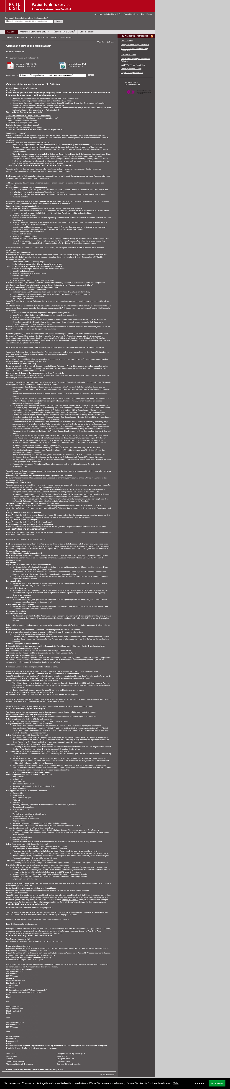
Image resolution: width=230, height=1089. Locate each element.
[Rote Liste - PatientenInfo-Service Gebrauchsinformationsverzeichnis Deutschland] (38, 11)
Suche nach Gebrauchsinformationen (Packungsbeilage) (26, 18)
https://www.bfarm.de (70, 900)
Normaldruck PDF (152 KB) (26, 64)
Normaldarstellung (131, 14)
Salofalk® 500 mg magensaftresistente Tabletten (135, 60)
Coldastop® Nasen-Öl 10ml (131, 69)
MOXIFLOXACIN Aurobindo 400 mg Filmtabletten (134, 50)
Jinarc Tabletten (127, 41)
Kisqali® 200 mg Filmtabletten (132, 73)
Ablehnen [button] (200, 1083)
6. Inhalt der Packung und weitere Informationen (24, 127)
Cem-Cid (36, 37)
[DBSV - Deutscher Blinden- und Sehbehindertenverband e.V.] (139, 96)
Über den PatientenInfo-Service (34, 32)
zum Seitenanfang (108, 1074)
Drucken (111, 42)
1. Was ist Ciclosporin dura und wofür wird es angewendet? (28, 116)
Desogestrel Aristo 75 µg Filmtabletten (135, 45)
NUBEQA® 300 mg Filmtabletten (133, 65)
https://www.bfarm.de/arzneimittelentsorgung (46, 933)
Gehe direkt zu (12, 75)
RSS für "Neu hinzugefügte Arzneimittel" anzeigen (152, 36)
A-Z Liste (11, 32)
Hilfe (142, 14)
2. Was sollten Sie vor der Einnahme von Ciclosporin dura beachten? (32, 118)
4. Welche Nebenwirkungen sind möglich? (22, 123)
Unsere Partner (86, 32)
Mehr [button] (176, 1083)
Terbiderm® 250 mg (128, 55)
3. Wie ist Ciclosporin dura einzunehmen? (22, 120)
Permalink (101, 42)
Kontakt (149, 14)
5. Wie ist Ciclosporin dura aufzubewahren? (22, 125)
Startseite (98, 14)
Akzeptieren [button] (217, 1083)
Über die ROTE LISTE (64, 31)
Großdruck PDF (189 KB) (25, 66)
